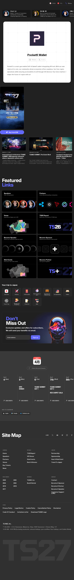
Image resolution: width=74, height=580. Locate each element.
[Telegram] (62, 435)
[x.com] (52, 435)
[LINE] (47, 435)
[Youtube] (57, 435)
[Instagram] (67, 435)
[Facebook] (72, 435)
